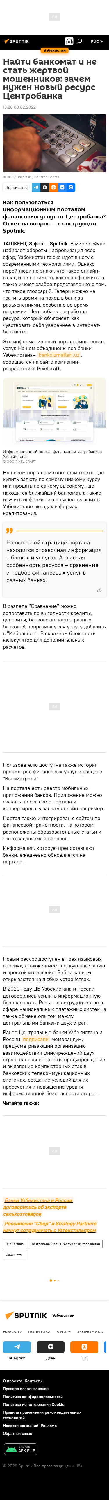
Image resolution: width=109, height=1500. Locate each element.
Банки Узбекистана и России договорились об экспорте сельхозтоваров (38, 1207)
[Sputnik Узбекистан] (17, 43)
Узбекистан (15, 1255)
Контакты (33, 1381)
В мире (63, 1331)
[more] (99, 590)
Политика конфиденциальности (33, 1396)
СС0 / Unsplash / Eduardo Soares (33, 177)
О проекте (12, 1381)
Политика (39, 1331)
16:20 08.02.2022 (19, 107)
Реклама (49, 1425)
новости (12, 1331)
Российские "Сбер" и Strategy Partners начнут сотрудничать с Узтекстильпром (50, 1226)
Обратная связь (17, 1433)
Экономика (15, 1244)
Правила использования (26, 1388)
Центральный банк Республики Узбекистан (65, 1244)
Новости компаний (20, 1425)
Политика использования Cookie (34, 1404)
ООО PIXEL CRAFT (21, 461)
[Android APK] (20, 1449)
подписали (36, 1039)
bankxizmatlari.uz (59, 354)
